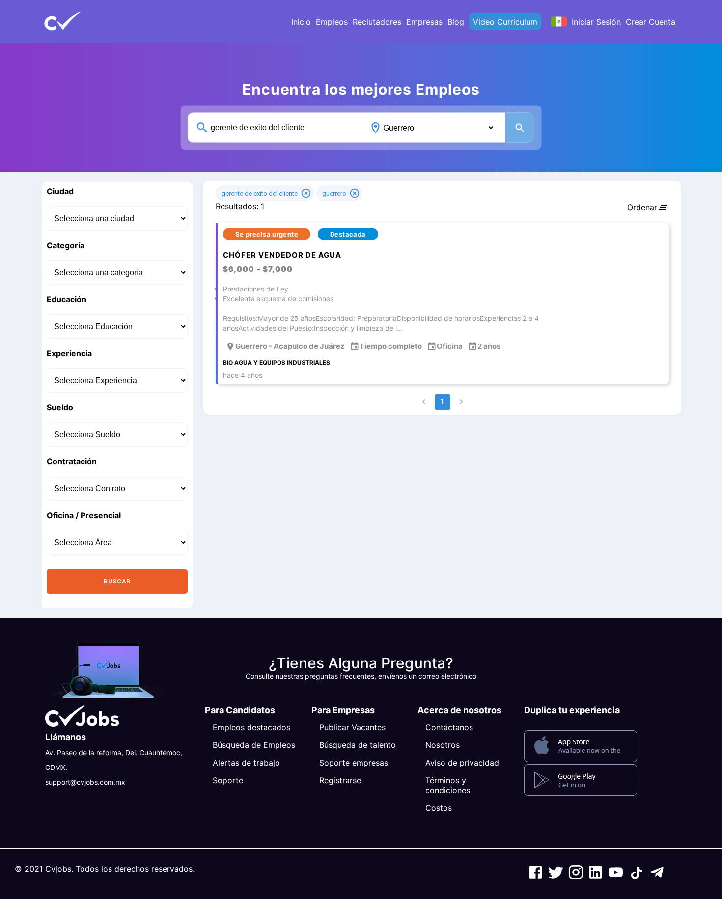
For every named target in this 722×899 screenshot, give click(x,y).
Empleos (332, 21)
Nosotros (442, 745)
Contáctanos (449, 727)
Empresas (424, 21)
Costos (438, 808)
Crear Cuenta (650, 21)
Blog (455, 21)
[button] (78, 21)
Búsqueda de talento (357, 745)
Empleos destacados (251, 727)
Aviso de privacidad (462, 762)
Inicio (301, 21)
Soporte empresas (353, 762)
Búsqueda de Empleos (254, 745)
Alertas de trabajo (246, 762)
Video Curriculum (505, 21)
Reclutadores (377, 21)
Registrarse (340, 780)
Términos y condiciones (447, 785)
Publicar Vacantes (352, 727)
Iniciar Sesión (596, 21)
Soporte (228, 780)
